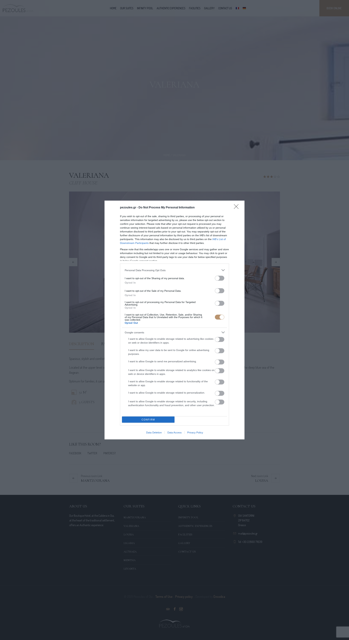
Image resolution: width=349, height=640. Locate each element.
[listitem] (174, 270)
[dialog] (174, 320)
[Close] (237, 207)
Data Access (174, 432)
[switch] (219, 278)
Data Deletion (154, 432)
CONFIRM (148, 419)
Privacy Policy (195, 432)
